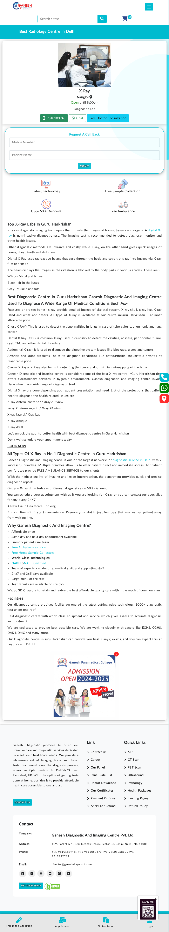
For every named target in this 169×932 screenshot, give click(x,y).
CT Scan (133, 759)
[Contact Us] (164, 378)
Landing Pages (138, 798)
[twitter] (31, 873)
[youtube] (50, 873)
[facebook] (22, 873)
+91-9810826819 (114, 851)
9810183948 (55, 118)
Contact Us (22, 802)
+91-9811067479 (90, 851)
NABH (16, 563)
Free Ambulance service (29, 547)
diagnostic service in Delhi (132, 460)
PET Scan (134, 767)
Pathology (135, 783)
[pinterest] (59, 873)
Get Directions (31, 886)
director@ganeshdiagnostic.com (72, 864)
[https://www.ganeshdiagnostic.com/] (22, 6)
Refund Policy (138, 806)
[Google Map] (164, 400)
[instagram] (41, 873)
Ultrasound (136, 775)
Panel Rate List (101, 775)
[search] (102, 19)
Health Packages (139, 790)
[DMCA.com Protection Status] (52, 885)
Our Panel (98, 767)
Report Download (103, 783)
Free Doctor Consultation (107, 118)
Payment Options (103, 798)
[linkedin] (68, 873)
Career (95, 759)
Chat (79, 118)
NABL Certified (35, 563)
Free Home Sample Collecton (33, 552)
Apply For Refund (103, 806)
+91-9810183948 (64, 851)
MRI (131, 752)
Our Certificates (102, 790)
